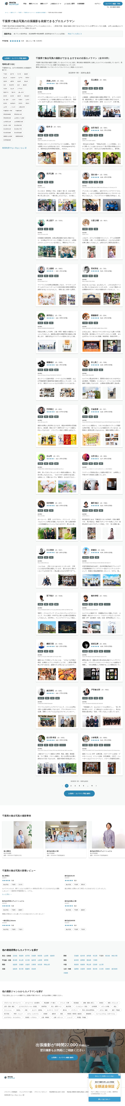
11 (92, 786)
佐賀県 (82, 969)
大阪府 (27, 964)
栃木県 (82, 956)
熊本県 (95, 969)
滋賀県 (15, 964)
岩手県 (27, 956)
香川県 (21, 969)
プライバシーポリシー (40, 1092)
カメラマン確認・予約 (113, 4)
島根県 (82, 964)
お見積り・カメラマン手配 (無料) (16, 58)
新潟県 (15, 960)
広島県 (95, 964)
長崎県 (89, 969)
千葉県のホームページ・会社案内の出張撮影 (35, 12)
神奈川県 (114, 956)
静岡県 (82, 960)
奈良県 (40, 964)
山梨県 (40, 960)
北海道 (15, 956)
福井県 (33, 960)
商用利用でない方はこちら (13, 148)
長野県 (46, 960)
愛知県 (89, 960)
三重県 (95, 960)
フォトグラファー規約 (25, 1092)
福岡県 (76, 969)
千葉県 (20, 12)
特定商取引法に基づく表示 (57, 1092)
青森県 (21, 956)
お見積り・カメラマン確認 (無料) (62, 1057)
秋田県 (40, 956)
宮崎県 (107, 969)
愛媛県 (27, 969)
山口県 (101, 964)
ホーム (6, 12)
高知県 (33, 969)
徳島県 (15, 969)
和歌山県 (47, 964)
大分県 (101, 969)
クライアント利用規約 (10, 1092)
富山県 (21, 960)
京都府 (21, 964)
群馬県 (89, 956)
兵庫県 (33, 964)
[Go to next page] (96, 786)
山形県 (46, 956)
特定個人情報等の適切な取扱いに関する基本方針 (81, 1092)
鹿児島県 (114, 969)
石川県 (27, 960)
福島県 (52, 956)
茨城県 (76, 956)
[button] (5, 74)
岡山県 (89, 964)
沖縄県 (66, 973)
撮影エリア (13, 12)
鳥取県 (76, 964)
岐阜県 (76, 960)
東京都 (107, 956)
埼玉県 (95, 956)
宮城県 (33, 956)
